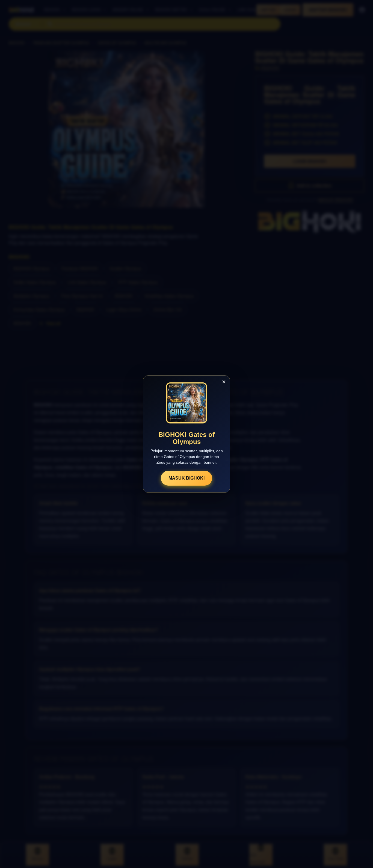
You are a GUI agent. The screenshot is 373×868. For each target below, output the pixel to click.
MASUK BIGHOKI (186, 478)
